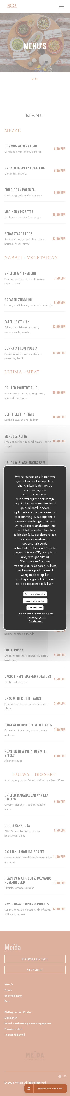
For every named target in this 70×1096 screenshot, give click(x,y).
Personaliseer (35, 607)
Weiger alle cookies (35, 601)
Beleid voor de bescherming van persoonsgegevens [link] (36, 615)
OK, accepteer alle (35, 594)
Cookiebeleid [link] (36, 621)
